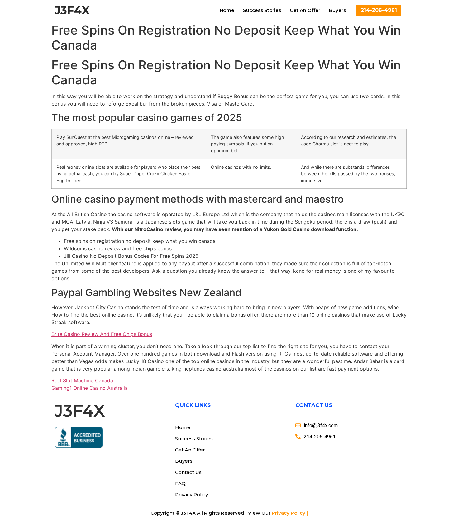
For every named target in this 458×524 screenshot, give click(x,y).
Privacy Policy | (290, 513)
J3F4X (72, 10)
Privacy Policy (191, 495)
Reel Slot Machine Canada (82, 380)
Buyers (337, 10)
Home (227, 10)
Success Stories (262, 10)
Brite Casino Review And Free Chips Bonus (101, 334)
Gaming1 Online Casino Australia (89, 388)
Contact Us (188, 472)
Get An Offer (305, 10)
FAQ (180, 483)
